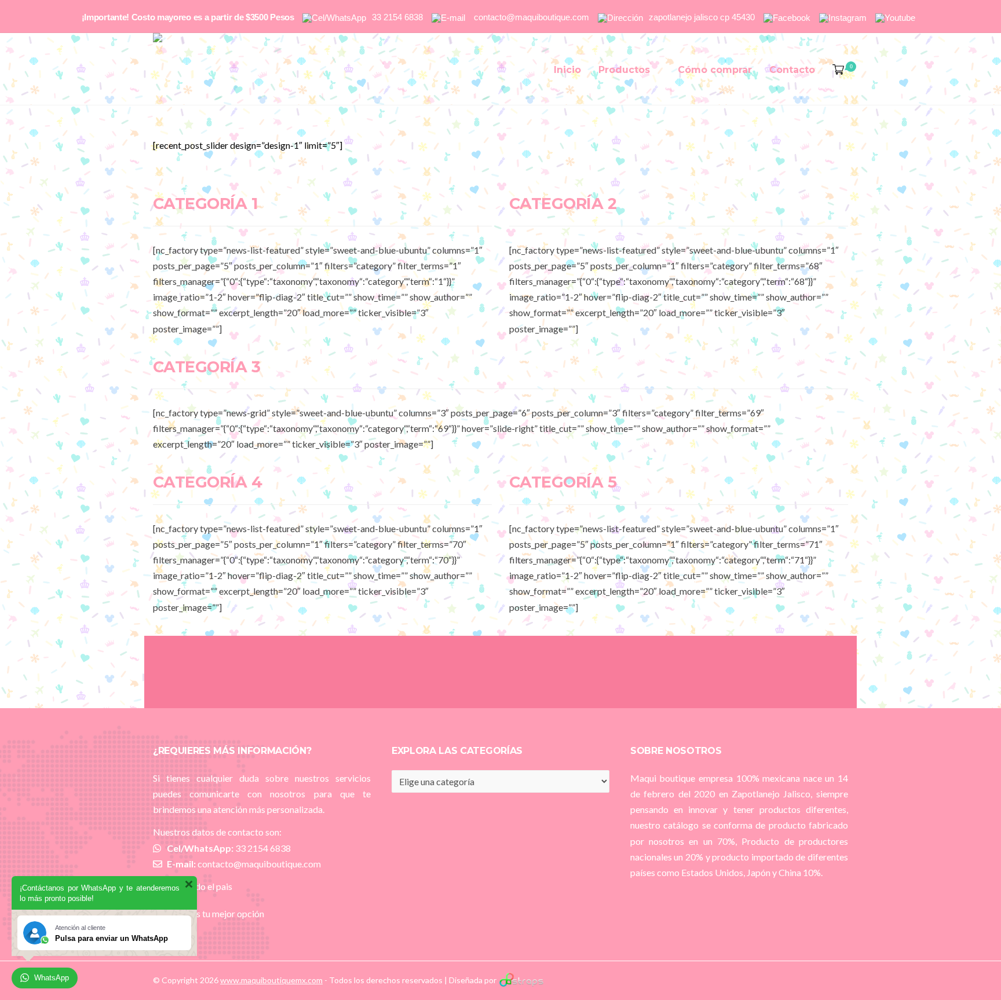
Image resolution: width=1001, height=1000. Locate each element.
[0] (836, 70)
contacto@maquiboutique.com (259, 863)
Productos (624, 69)
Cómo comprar (715, 69)
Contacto (792, 69)
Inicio (567, 69)
